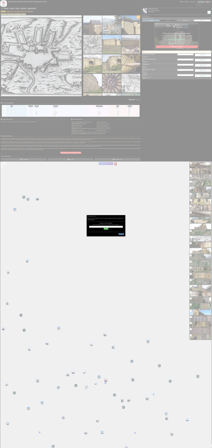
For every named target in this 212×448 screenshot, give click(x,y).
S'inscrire (106, 228)
